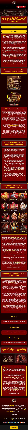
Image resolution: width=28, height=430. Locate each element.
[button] (7, 7)
